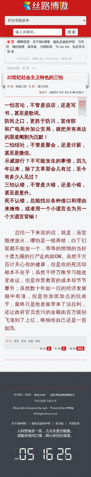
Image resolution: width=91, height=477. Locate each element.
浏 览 (76, 348)
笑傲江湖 (21, 86)
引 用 (60, 348)
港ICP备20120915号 (62, 395)
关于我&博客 (41, 42)
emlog (69, 407)
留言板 (32, 47)
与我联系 (46, 47)
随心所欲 (43, 86)
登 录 (10, 52)
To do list (62, 47)
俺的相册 (18, 47)
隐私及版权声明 (64, 42)
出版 (30, 341)
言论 (23, 341)
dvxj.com (39, 394)
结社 (37, 341)
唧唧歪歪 (23, 42)
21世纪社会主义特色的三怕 (35, 77)
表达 (16, 341)
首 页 (10, 42)
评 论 (45, 348)
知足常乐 (78, 47)
